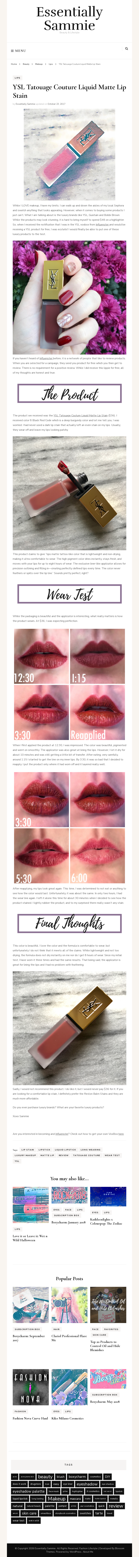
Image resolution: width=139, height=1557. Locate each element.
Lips (17, 78)
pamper (63, 1506)
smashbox (46, 1513)
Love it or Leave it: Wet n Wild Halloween (30, 1238)
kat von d (107, 1491)
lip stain (28, 1149)
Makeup (57, 1498)
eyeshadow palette (29, 1491)
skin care (29, 1513)
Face (68, 1209)
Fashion (20, 1411)
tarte (99, 1513)
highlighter (77, 1491)
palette (49, 1506)
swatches (85, 1513)
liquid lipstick (65, 1149)
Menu (20, 51)
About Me (88, 1551)
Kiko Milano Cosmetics (68, 1418)
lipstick (44, 1149)
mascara (75, 1499)
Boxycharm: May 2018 (105, 1402)
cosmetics (95, 1476)
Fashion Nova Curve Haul (30, 1418)
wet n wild (34, 1520)
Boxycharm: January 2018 (69, 1222)
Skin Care (99, 1335)
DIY (107, 1477)
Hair (57, 1329)
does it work (19, 1484)
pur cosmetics (87, 1505)
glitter (65, 1491)
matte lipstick (100, 1498)
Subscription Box (66, 1215)
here (121, 1134)
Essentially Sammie (69, 18)
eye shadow (108, 1484)
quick (101, 1506)
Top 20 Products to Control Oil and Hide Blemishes (105, 1346)
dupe (47, 1484)
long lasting (38, 1498)
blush (60, 1477)
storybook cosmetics (65, 1513)
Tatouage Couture (86, 1155)
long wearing (91, 1149)
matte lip (47, 1155)
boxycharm (77, 1476)
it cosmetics (93, 1491)
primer (73, 1506)
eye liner (68, 1484)
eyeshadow (87, 1484)
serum (15, 1513)
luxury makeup (25, 1155)
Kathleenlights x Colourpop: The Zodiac (106, 1221)
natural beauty (34, 1505)
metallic (114, 1498)
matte (88, 1498)
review (64, 1155)
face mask (54, 1491)
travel (109, 1513)
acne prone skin (27, 1476)
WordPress (75, 1551)
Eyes (57, 1209)
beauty (45, 1477)
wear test (112, 1155)
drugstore (35, 1484)
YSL (17, 1161)
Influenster (102, 224)
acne (15, 1476)
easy (56, 1484)
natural (18, 1506)
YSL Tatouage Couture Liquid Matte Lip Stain (81, 415)
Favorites (111, 1329)
